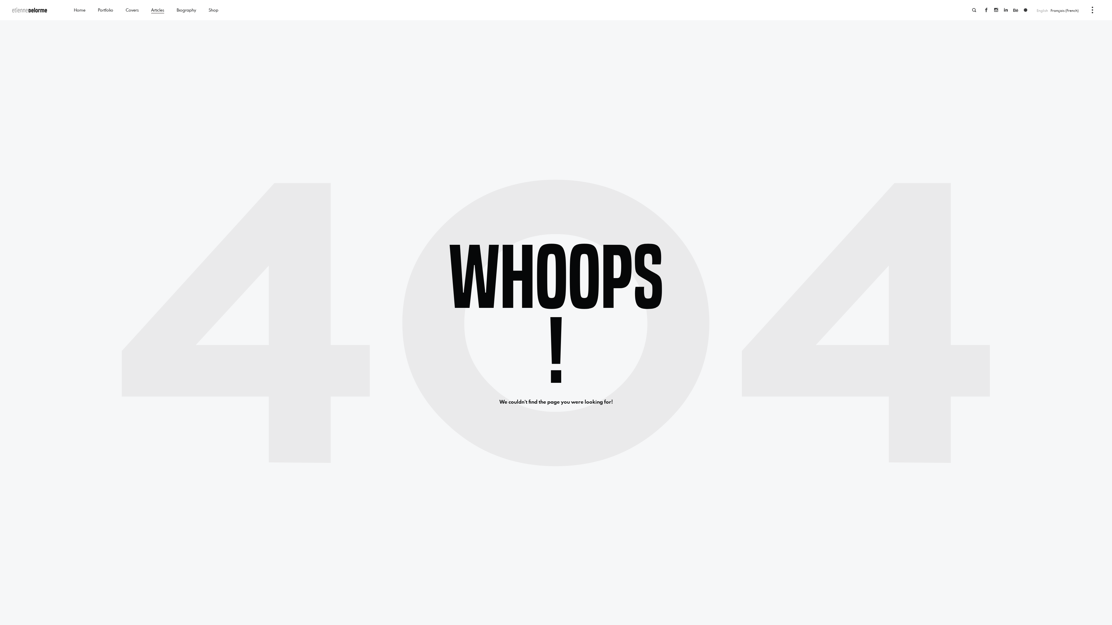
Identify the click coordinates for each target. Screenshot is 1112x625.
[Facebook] (986, 10)
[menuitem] (1065, 10)
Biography (186, 10)
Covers (132, 10)
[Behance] (1016, 10)
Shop (213, 10)
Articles (157, 10)
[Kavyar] (1025, 10)
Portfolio (105, 10)
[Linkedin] (1006, 10)
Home (79, 10)
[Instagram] (996, 10)
